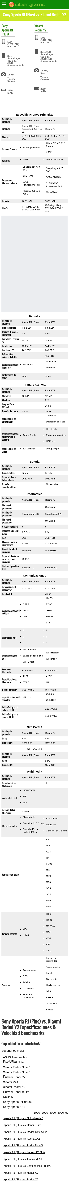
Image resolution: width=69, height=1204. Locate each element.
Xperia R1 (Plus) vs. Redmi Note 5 (23, 1145)
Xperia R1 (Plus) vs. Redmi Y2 (21, 1179)
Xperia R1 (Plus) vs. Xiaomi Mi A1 (23, 1159)
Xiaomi (38, 25)
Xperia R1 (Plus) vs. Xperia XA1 (22, 1138)
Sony (4, 25)
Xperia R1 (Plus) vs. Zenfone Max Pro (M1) (28, 1166)
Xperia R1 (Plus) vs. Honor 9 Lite (22, 1125)
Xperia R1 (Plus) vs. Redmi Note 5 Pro (25, 1132)
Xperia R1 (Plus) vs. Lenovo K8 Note (24, 1152)
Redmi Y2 (40, 30)
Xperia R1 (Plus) (7, 32)
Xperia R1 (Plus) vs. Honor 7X (21, 1172)
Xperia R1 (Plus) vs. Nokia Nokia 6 (23, 1118)
